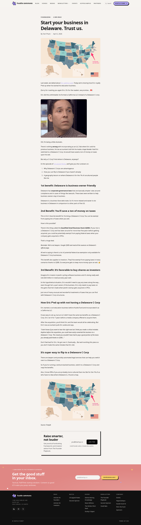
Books (52, 3)
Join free (92, 442)
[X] (23, 509)
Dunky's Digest (89, 511)
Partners (97, 3)
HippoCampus (85, 3)
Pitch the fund (120, 507)
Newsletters (63, 3)
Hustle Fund (120, 3)
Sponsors (119, 510)
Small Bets (104, 506)
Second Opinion (74, 501)
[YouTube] (18, 509)
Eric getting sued (67, 83)
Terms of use (124, 521)
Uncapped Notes (60, 164)
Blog (37, 3)
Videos (44, 3)
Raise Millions (89, 503)
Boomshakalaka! (109, 477)
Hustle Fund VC (121, 504)
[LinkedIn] (14, 509)
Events (74, 3)
